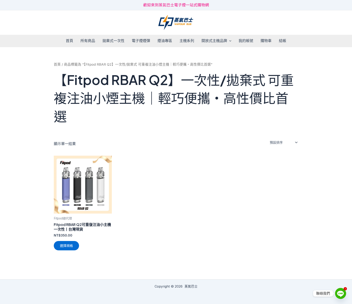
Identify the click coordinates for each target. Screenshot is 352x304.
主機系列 (186, 41)
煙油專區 (164, 41)
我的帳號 (246, 41)
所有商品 (87, 41)
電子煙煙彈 (141, 41)
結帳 (282, 41)
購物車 (266, 41)
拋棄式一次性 (113, 41)
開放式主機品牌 (214, 41)
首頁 (69, 41)
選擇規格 (66, 246)
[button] (229, 41)
